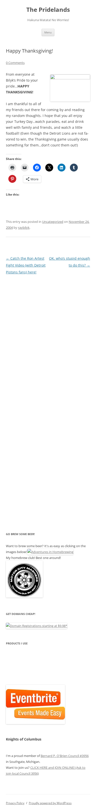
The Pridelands (48, 10)
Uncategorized (52, 221)
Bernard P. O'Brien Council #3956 (65, 756)
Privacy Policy (15, 803)
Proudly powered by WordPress (50, 803)
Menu (48, 32)
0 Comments (15, 62)
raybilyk (24, 227)
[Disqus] (48, 337)
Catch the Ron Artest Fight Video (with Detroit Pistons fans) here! (26, 265)
